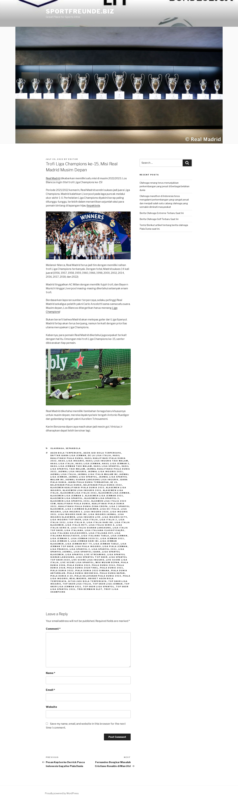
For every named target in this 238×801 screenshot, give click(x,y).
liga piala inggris (88, 546)
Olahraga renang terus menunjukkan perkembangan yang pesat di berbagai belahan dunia (164, 186)
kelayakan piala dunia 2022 (102, 485)
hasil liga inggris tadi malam (107, 461)
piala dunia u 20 (61, 576)
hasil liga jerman (88, 463)
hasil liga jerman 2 (115, 463)
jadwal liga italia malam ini (98, 474)
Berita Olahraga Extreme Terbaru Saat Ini (162, 213)
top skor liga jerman (108, 584)
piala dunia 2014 (103, 565)
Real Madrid (53, 178)
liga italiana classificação (105, 530)
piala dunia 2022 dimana (92, 570)
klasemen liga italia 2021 (78, 493)
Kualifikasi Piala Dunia (73, 503)
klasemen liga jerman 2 (67, 496)
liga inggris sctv (114, 517)
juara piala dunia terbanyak (88, 482)
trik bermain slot (89, 589)
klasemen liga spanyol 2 (101, 498)
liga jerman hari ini (85, 541)
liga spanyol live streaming (85, 554)
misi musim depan (107, 562)
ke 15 (113, 482)
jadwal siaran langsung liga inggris (92, 479)
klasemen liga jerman (114, 493)
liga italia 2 (108, 519)
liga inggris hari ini (72, 514)
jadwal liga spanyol (83, 477)
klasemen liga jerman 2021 (104, 496)
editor (73, 159)
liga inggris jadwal (102, 514)
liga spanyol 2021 (104, 549)
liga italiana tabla (95, 536)
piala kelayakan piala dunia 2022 (97, 576)
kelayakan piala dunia (66, 485)
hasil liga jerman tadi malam (71, 466)
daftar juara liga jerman (68, 455)
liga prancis (59, 549)
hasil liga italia (62, 463)
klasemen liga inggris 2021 (82, 490)
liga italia (90, 519)
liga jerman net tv (78, 544)
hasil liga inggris (71, 461)
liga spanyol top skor (92, 557)
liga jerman (119, 536)
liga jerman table (106, 544)
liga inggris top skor (65, 519)
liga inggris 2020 (96, 512)
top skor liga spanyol (98, 586)
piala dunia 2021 (111, 568)
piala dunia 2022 (62, 570)
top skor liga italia (77, 584)
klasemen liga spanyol (66, 498)
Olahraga (57, 448)
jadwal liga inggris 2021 (105, 471)
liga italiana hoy (101, 533)
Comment (53, 628)
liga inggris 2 (73, 512)
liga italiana (73, 530)
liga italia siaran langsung (91, 528)
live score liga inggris (88, 560)
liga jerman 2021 (112, 538)
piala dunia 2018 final (82, 568)
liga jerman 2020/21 (85, 538)
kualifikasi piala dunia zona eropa (83, 506)
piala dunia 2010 (78, 565)
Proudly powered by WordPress (62, 793)
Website (51, 706)
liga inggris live (89, 517)
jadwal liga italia (63, 474)
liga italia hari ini (100, 522)
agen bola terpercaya (66, 453)
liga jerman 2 (59, 538)
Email (50, 689)
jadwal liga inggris (72, 471)
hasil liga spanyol (107, 466)
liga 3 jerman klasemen (82, 509)
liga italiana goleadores (68, 533)
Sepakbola (93, 205)
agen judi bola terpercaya (102, 453)
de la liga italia (99, 455)
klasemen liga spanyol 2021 (70, 501)
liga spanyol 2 (80, 549)
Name (50, 673)
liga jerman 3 (59, 541)
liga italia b (76, 522)
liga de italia (109, 509)
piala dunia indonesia (82, 573)
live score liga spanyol (77, 562)
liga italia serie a (102, 525)
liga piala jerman (115, 546)
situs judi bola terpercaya (87, 581)
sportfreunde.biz (80, 11)
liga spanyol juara (87, 552)
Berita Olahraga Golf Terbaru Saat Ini (159, 219)
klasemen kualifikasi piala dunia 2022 (77, 487)
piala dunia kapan (112, 573)
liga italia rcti (76, 525)
